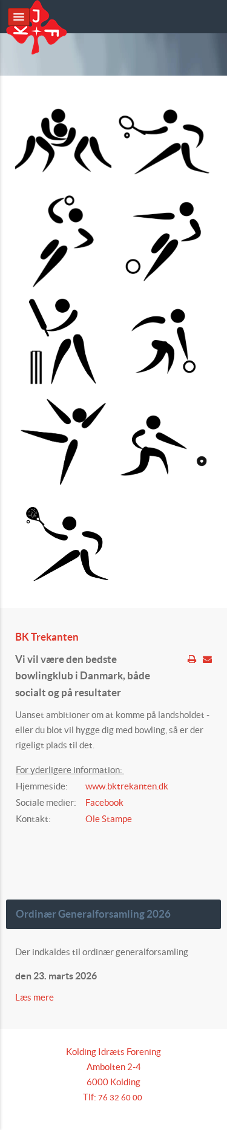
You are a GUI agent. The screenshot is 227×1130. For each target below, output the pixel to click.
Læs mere (35, 997)
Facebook (104, 802)
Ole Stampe (108, 819)
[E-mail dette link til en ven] (207, 659)
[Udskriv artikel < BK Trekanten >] (192, 659)
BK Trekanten (47, 637)
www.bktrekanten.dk (126, 786)
